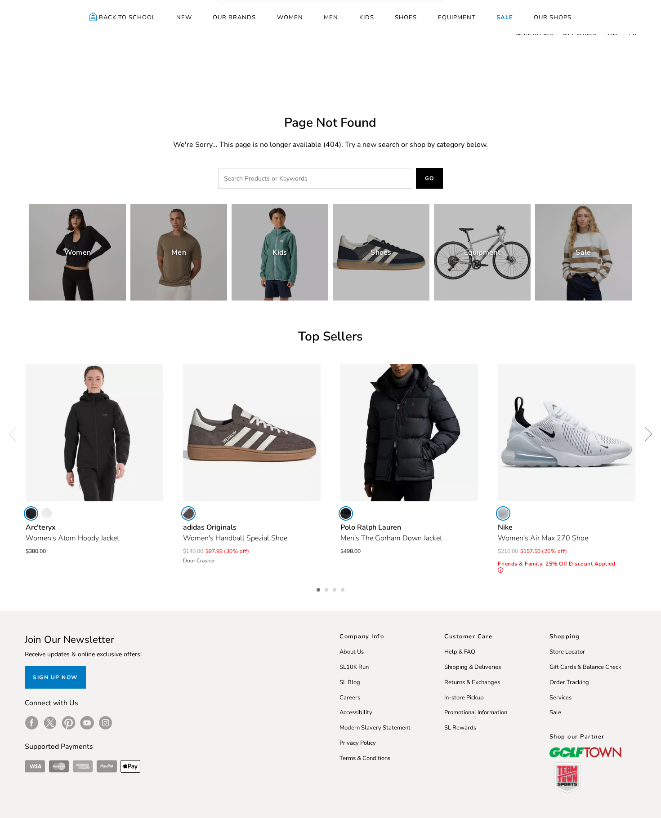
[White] (503, 513)
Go (429, 178)
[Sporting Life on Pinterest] (69, 723)
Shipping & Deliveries (472, 667)
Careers (349, 698)
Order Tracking (569, 682)
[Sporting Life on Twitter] (50, 723)
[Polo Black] (346, 513)
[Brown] (188, 513)
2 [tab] (327, 588)
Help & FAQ (459, 652)
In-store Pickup (464, 698)
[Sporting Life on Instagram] (105, 723)
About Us (351, 652)
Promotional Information (475, 712)
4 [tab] (343, 588)
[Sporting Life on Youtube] (87, 723)
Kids (366, 17)
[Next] (645, 434)
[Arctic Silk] (47, 513)
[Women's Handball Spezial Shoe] (252, 432)
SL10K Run (354, 667)
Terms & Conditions (364, 758)
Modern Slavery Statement (375, 728)
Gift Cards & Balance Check (585, 667)
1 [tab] (319, 588)
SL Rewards (460, 728)
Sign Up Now (55, 677)
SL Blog (349, 682)
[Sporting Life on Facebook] (32, 723)
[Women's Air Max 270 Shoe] (566, 432)
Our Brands (234, 17)
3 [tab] (335, 588)
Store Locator (567, 652)
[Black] (31, 513)
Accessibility (355, 712)
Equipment (457, 17)
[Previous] (16, 434)
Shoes (406, 17)
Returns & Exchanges (472, 682)
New (184, 17)
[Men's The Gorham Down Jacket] (409, 432)
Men (331, 17)
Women (290, 17)
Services (560, 698)
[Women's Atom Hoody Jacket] (94, 432)
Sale (504, 17)
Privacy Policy (357, 743)
